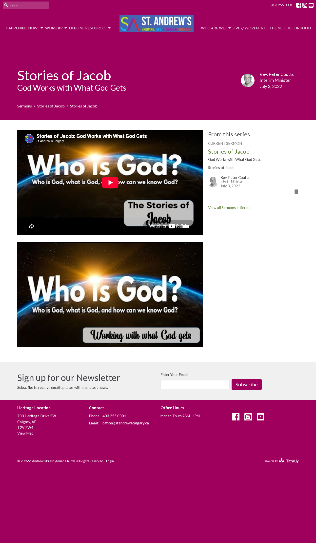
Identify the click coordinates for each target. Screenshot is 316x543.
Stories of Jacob (51, 106)
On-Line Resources (87, 28)
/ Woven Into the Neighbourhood (276, 28)
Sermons (24, 106)
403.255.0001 (282, 5)
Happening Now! (22, 28)
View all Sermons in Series (229, 207)
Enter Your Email (174, 374)
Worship (54, 28)
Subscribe (247, 384)
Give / (237, 28)
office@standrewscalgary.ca (125, 423)
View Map (25, 433)
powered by (279, 465)
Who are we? (214, 28)
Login (110, 461)
